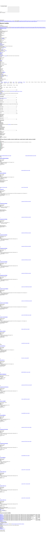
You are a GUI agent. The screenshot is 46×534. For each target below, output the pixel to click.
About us (1, 521)
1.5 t (0, 98)
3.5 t (4, 98)
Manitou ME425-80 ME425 (4, 158)
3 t (3, 98)
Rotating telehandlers (10, 21)
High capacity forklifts (4, 21)
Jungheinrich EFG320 (3, 219)
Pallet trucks (35, 21)
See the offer (2, 508)
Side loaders (20, 21)
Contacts (5, 521)
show (1, 136)
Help (3, 521)
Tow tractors (26, 21)
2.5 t (2, 98)
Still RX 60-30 (2, 517)
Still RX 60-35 (2, 520)
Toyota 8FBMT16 (3, 415)
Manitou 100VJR (2, 331)
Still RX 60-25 (2, 518)
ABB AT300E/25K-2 (3, 374)
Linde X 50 (1, 189)
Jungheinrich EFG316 (3, 203)
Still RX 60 (1, 514)
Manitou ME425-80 (3, 173)
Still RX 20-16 (2, 516)
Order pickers (23, 21)
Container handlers (31, 21)
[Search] (13, 9)
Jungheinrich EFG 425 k (4, 429)
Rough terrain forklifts (15, 21)
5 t (6, 98)
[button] (23, 16)
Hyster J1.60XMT (3, 401)
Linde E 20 (1, 519)
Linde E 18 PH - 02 (3, 471)
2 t (1, 98)
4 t (5, 98)
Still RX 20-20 (2, 515)
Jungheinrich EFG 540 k (4, 443)
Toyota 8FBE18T (2, 457)
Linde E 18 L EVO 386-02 (4, 288)
